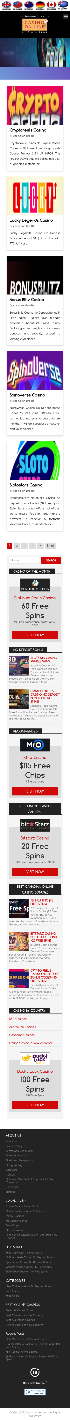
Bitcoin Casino (14, 1230)
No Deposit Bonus (16, 1220)
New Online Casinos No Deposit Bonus (29, 1286)
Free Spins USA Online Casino (24, 1252)
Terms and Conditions (19, 1150)
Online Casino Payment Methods (26, 1211)
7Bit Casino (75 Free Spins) (42, 902)
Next (50, 546)
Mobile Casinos (15, 1215)
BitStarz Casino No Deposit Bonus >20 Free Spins (44, 937)
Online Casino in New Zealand (30, 1043)
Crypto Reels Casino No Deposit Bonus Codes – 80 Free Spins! (45, 976)
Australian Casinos (22, 1027)
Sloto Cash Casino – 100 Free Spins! (27, 1271)
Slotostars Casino (26, 485)
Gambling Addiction (18, 1155)
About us (11, 1141)
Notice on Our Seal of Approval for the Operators (29, 1181)
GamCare (12, 1169)
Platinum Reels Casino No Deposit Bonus (30, 1257)
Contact (11, 1174)
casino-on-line (22, 135)
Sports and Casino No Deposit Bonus (28, 1262)
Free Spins (12, 1291)
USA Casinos (18, 1019)
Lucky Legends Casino (31, 220)
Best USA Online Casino (20, 1310)
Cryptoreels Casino (28, 130)
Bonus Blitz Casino (27, 299)
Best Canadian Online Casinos (24, 1315)
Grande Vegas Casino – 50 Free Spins (29, 1266)
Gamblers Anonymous (19, 1160)
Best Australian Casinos (20, 1319)
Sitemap (11, 1191)
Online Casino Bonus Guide (22, 1206)
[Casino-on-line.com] (34, 32)
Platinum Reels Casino (35, 597)
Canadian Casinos (22, 1035)
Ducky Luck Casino (35, 1071)
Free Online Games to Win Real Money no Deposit (31, 1236)
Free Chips (12, 1225)
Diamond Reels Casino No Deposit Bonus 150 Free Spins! (45, 696)
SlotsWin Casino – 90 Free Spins (45, 659)
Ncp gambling (14, 1165)
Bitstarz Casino (35, 838)
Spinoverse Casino (27, 395)
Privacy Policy (14, 1146)
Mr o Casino (35, 757)
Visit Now (35, 635)
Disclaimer (12, 1186)
